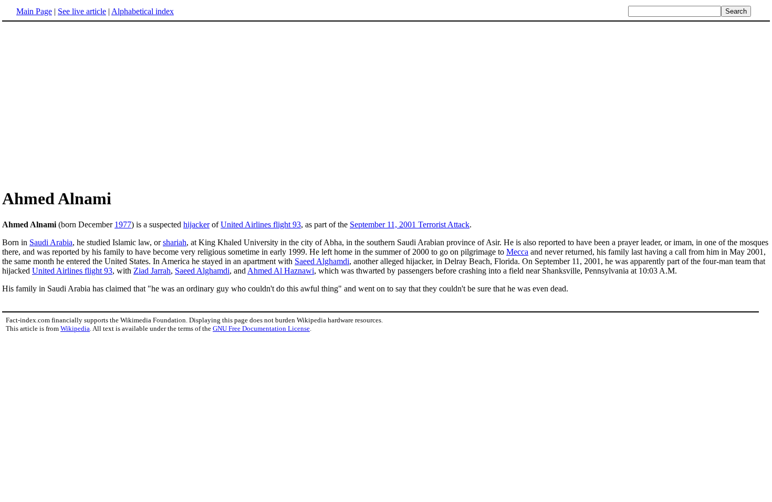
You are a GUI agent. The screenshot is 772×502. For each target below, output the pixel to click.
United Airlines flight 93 (261, 224)
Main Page (34, 11)
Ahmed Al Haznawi (280, 270)
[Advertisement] (90, 104)
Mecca (517, 251)
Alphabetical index (142, 11)
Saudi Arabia (50, 242)
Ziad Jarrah (152, 270)
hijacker (196, 224)
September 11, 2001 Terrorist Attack (410, 224)
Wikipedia (75, 328)
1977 (122, 224)
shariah (174, 242)
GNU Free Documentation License (261, 328)
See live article (82, 11)
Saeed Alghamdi (322, 261)
